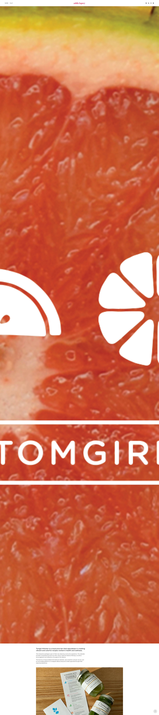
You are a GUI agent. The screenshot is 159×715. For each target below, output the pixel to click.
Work (6, 3)
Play (11, 3)
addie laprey (79, 3)
